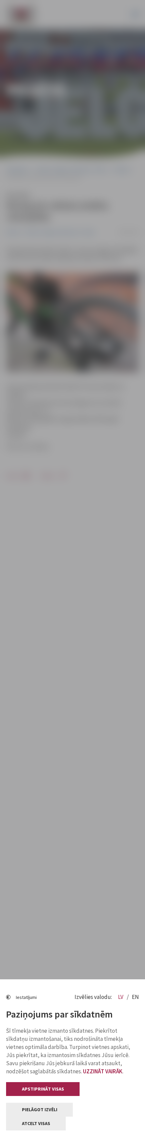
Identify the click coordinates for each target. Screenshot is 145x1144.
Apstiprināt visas (43, 1089)
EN (135, 997)
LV (121, 997)
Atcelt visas (36, 1123)
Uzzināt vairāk (102, 1071)
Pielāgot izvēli (39, 1109)
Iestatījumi (26, 997)
